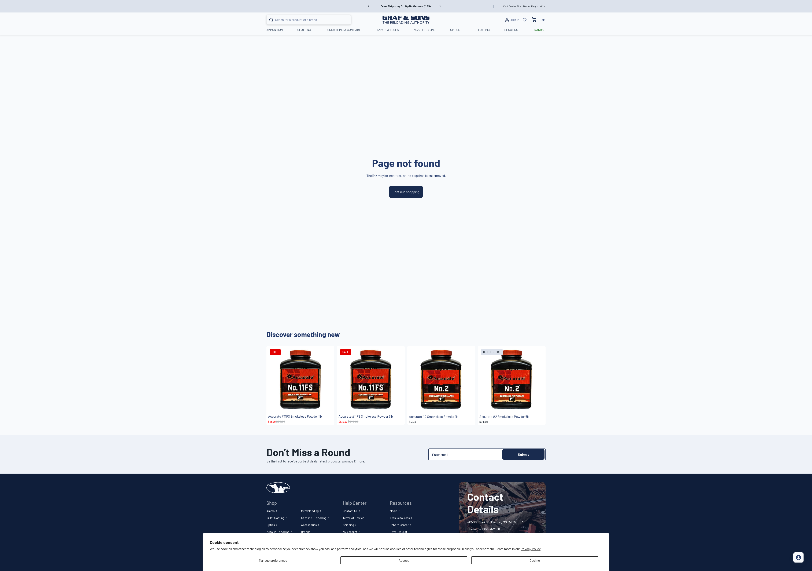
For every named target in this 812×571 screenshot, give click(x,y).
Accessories (309, 525)
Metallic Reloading (277, 532)
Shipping (348, 525)
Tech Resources (400, 518)
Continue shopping (406, 192)
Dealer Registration (534, 6)
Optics (270, 525)
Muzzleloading (310, 511)
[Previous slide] (368, 6)
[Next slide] (440, 6)
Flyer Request (398, 532)
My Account (350, 532)
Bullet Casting (275, 518)
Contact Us (350, 511)
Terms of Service (353, 518)
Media (393, 511)
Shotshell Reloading (313, 518)
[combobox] (303, 19)
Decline (534, 560)
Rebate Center (399, 525)
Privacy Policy (530, 549)
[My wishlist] (524, 19)
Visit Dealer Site (512, 6)
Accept (404, 560)
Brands (305, 532)
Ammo (270, 511)
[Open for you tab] (798, 557)
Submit (523, 454)
